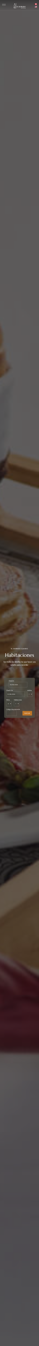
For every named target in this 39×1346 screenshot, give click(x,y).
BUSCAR (27, 713)
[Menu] (4, 4)
